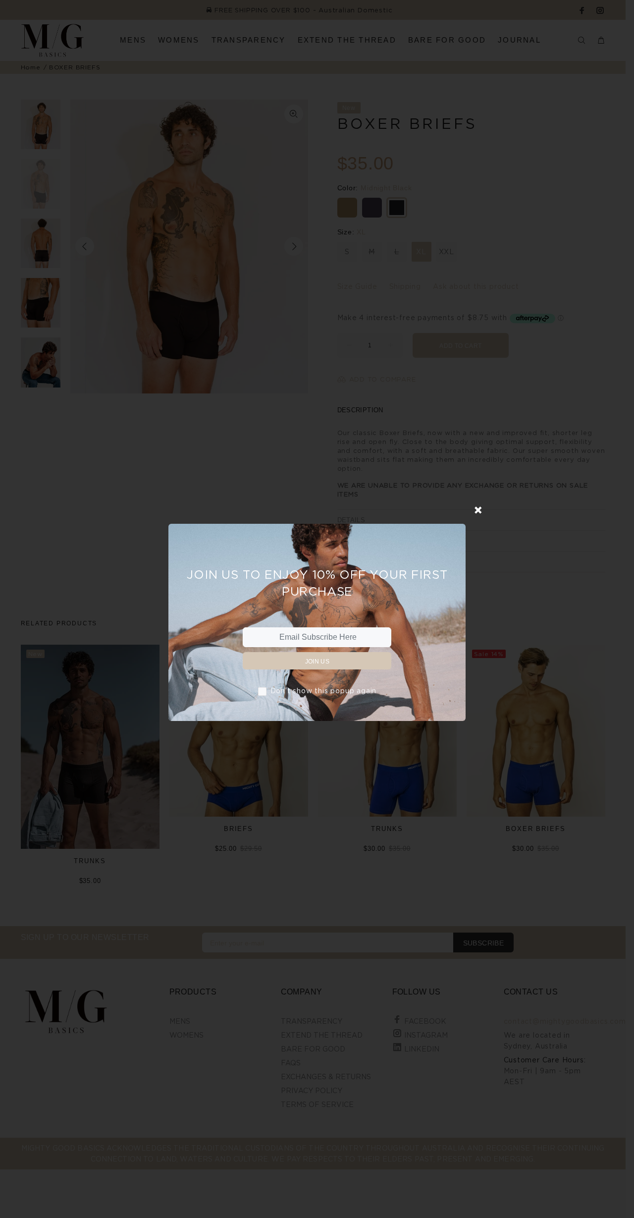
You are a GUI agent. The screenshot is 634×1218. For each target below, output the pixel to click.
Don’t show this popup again (323, 690)
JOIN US (317, 661)
